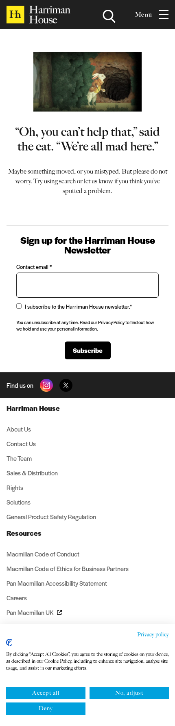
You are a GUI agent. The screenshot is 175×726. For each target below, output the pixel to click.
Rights (15, 487)
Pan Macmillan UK (30, 612)
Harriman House (33, 408)
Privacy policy (153, 634)
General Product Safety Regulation (51, 516)
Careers (17, 597)
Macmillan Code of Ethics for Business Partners (68, 568)
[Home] (38, 14)
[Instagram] (46, 385)
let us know (98, 181)
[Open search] (109, 16)
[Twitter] (65, 385)
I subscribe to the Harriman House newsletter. (78, 306)
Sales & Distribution (32, 472)
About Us (19, 429)
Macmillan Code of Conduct (43, 554)
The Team (19, 458)
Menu (143, 14)
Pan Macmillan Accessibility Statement (57, 583)
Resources (24, 533)
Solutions (19, 502)
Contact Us (21, 443)
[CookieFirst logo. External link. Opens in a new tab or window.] (9, 642)
